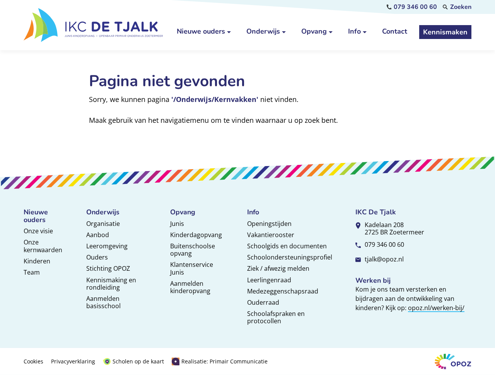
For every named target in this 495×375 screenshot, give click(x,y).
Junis (177, 223)
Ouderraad (263, 302)
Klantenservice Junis (191, 268)
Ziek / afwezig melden (278, 268)
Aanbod (97, 235)
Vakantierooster (270, 235)
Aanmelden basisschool (103, 302)
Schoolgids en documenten (287, 246)
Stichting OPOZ (108, 268)
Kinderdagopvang (196, 235)
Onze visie (38, 231)
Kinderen (37, 261)
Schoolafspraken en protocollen (276, 317)
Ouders (97, 257)
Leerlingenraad (269, 280)
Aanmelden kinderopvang (190, 287)
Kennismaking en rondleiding (111, 284)
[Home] (93, 25)
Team (32, 272)
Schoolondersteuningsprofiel (289, 257)
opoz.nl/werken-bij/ (436, 308)
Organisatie (103, 223)
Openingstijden (269, 223)
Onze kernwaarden (43, 246)
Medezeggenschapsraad (282, 291)
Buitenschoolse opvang (192, 250)
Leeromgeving (107, 246)
